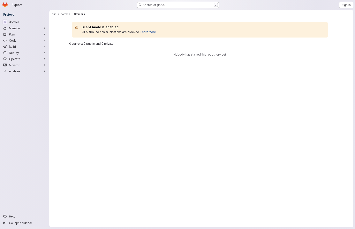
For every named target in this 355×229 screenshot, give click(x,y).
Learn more (148, 32)
